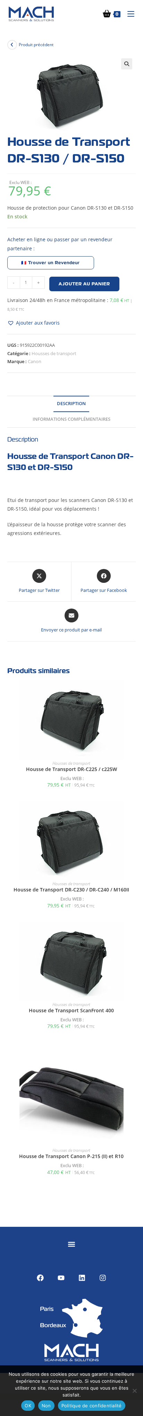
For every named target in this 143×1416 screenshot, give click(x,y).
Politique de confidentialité (91, 1405)
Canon (34, 361)
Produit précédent (36, 45)
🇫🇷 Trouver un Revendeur (50, 263)
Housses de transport (54, 353)
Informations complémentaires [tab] (71, 419)
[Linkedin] (82, 1278)
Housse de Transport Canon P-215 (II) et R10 (71, 1156)
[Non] (134, 1390)
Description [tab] (71, 404)
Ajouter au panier (84, 284)
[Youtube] (61, 1278)
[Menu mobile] (128, 14)
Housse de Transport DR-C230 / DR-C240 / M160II (71, 889)
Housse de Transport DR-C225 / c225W (71, 769)
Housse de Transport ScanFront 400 (71, 1010)
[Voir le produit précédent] (12, 45)
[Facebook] (40, 1278)
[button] (126, 63)
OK (28, 1405)
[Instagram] (103, 1278)
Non (46, 1405)
